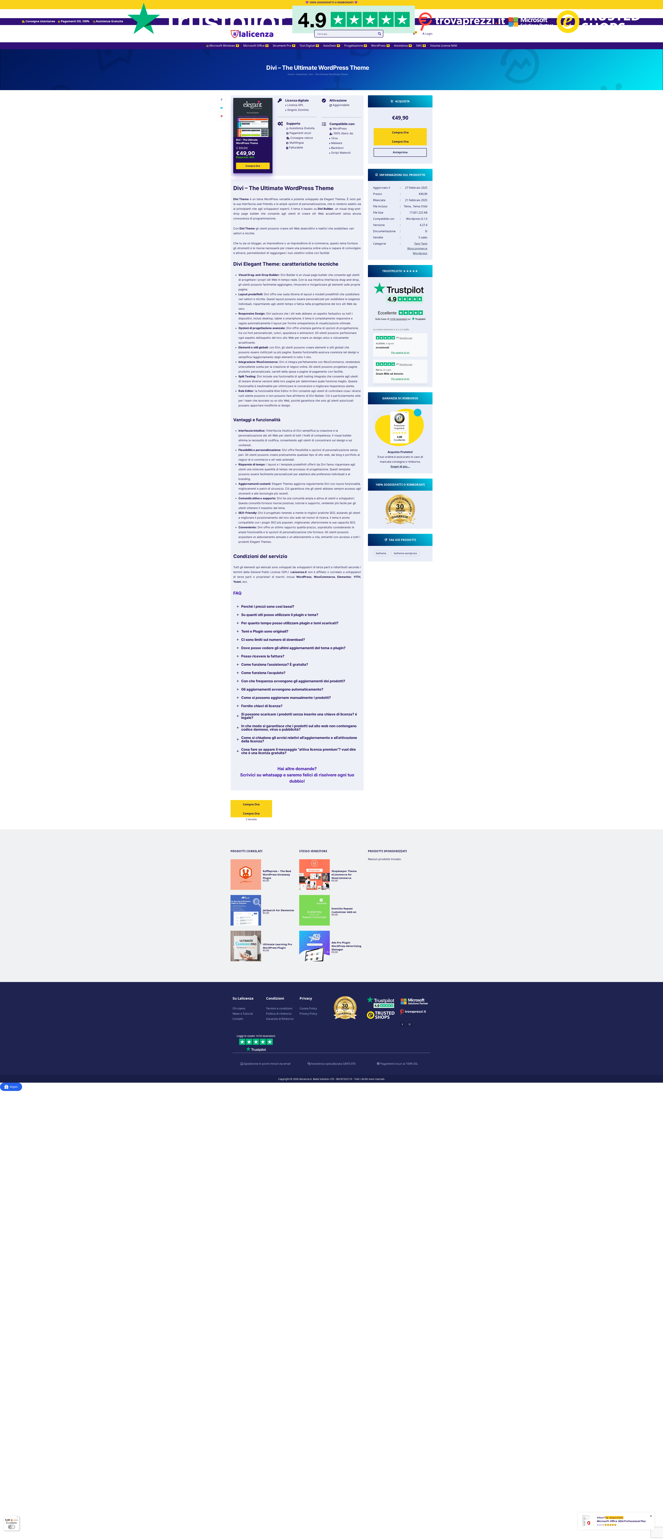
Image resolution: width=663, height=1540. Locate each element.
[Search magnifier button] (379, 33)
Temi (417, 244)
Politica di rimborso (279, 1014)
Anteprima (400, 152)
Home (291, 74)
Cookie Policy (308, 1008)
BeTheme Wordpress (405, 553)
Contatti (238, 1019)
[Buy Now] (620, 1523)
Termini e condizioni (279, 1008)
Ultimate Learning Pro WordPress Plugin (277, 945)
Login (429, 34)
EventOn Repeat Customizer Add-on (344, 910)
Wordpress (420, 253)
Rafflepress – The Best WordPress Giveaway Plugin (277, 874)
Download (301, 74)
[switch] (11, 1527)
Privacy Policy (308, 1014)
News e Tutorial (243, 1014)
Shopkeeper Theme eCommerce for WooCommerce (344, 874)
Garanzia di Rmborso (280, 1019)
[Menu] (17, 1518)
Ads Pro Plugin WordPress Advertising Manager (346, 946)
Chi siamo (239, 1008)
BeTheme (381, 553)
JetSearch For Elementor (278, 910)
